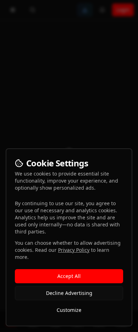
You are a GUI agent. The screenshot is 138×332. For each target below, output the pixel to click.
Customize (69, 310)
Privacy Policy (74, 250)
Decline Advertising (69, 293)
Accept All (69, 276)
